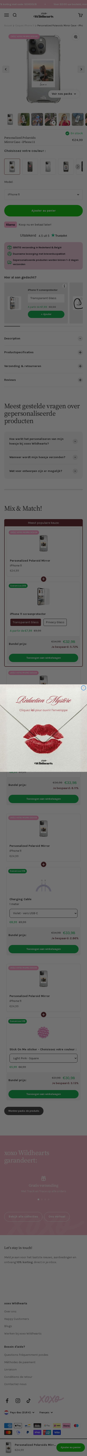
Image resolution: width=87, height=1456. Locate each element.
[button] (43, 728)
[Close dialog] (83, 687)
